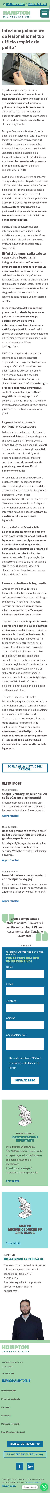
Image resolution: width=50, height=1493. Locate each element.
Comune (10, 1017)
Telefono (11, 1000)
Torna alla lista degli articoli (25, 768)
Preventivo (37, 4)
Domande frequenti (10, 1424)
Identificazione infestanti (13, 1432)
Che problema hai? (16, 1034)
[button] (44, 1487)
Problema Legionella (10, 1399)
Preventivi (6, 1415)
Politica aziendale (33, 1482)
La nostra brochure (25, 1454)
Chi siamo (5, 1407)
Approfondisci (10, 815)
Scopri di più (13, 1243)
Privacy (12, 1067)
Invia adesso (25, 1080)
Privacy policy (9, 1486)
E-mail (9, 983)
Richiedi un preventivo (25, 1444)
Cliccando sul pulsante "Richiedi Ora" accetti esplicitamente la (25, 1063)
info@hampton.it (16, 1380)
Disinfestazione (8, 1391)
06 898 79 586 (15, 4)
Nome (9, 966)
